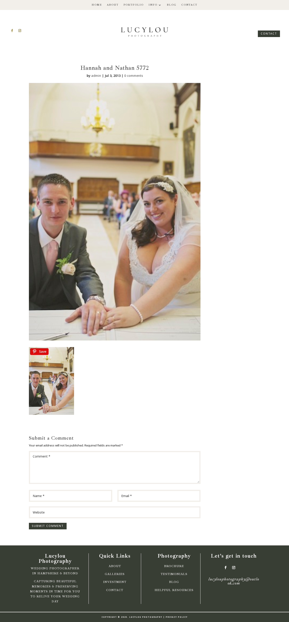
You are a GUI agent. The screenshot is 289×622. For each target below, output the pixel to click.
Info (153, 4)
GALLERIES (115, 574)
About (113, 4)
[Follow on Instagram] (20, 31)
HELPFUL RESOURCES (174, 590)
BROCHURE (174, 566)
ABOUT (115, 566)
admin (96, 75)
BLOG (174, 582)
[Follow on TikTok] (27, 31)
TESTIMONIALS (174, 574)
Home (97, 4)
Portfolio (134, 4)
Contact (189, 4)
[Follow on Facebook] (12, 31)
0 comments (133, 75)
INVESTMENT (114, 582)
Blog (171, 4)
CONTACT (269, 33)
